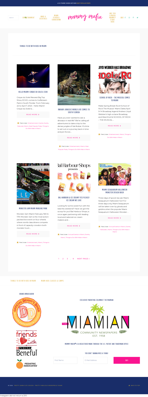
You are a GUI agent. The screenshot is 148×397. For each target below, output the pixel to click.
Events (41, 123)
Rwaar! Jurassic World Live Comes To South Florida (74, 111)
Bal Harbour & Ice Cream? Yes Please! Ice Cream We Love (74, 199)
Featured (20, 126)
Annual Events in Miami (76, 234)
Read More (31, 114)
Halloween (103, 229)
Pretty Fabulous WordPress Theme (48, 385)
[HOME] (85, 17)
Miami (26, 126)
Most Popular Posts (83, 3)
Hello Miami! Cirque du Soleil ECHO (33, 91)
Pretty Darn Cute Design (24, 385)
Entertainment (33, 123)
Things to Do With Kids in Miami (79, 149)
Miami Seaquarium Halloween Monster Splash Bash (114, 191)
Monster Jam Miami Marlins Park (33, 208)
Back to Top (135, 385)
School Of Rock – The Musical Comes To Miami (115, 99)
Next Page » (83, 259)
